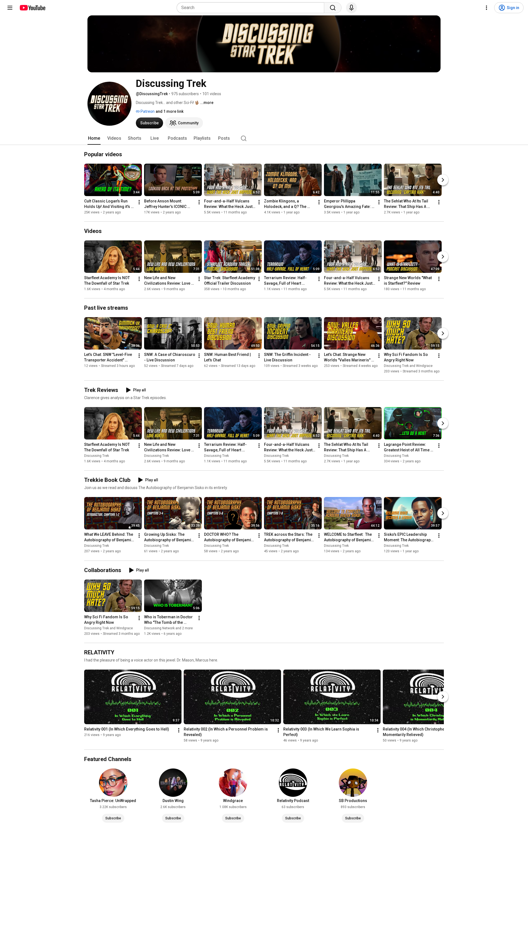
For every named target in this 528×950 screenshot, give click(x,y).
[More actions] (139, 202)
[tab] (94, 138)
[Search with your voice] (351, 7)
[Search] (333, 7)
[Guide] (10, 7)
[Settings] (486, 7)
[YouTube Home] (32, 7)
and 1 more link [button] (169, 111)
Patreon (147, 111)
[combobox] (252, 7)
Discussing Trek (96, 456)
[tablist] (264, 138)
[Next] (442, 179)
